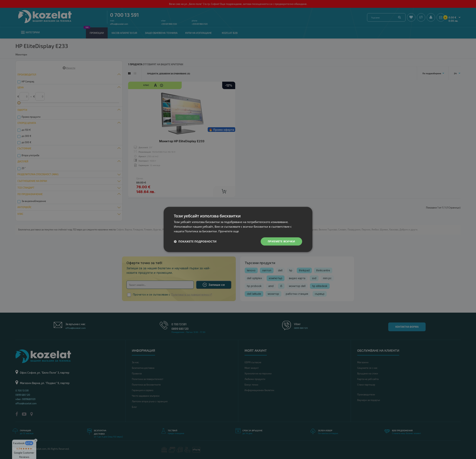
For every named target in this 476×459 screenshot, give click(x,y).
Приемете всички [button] (281, 241)
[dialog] (238, 229)
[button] (195, 241)
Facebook (22, 443)
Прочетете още (228, 231)
